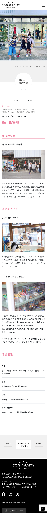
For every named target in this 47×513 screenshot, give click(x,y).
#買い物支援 (30, 112)
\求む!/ (14, 510)
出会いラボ (6, 106)
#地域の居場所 (7, 109)
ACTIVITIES (27, 67)
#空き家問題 (20, 112)
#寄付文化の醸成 (29, 109)
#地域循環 (17, 109)
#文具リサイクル (8, 112)
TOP (17, 67)
